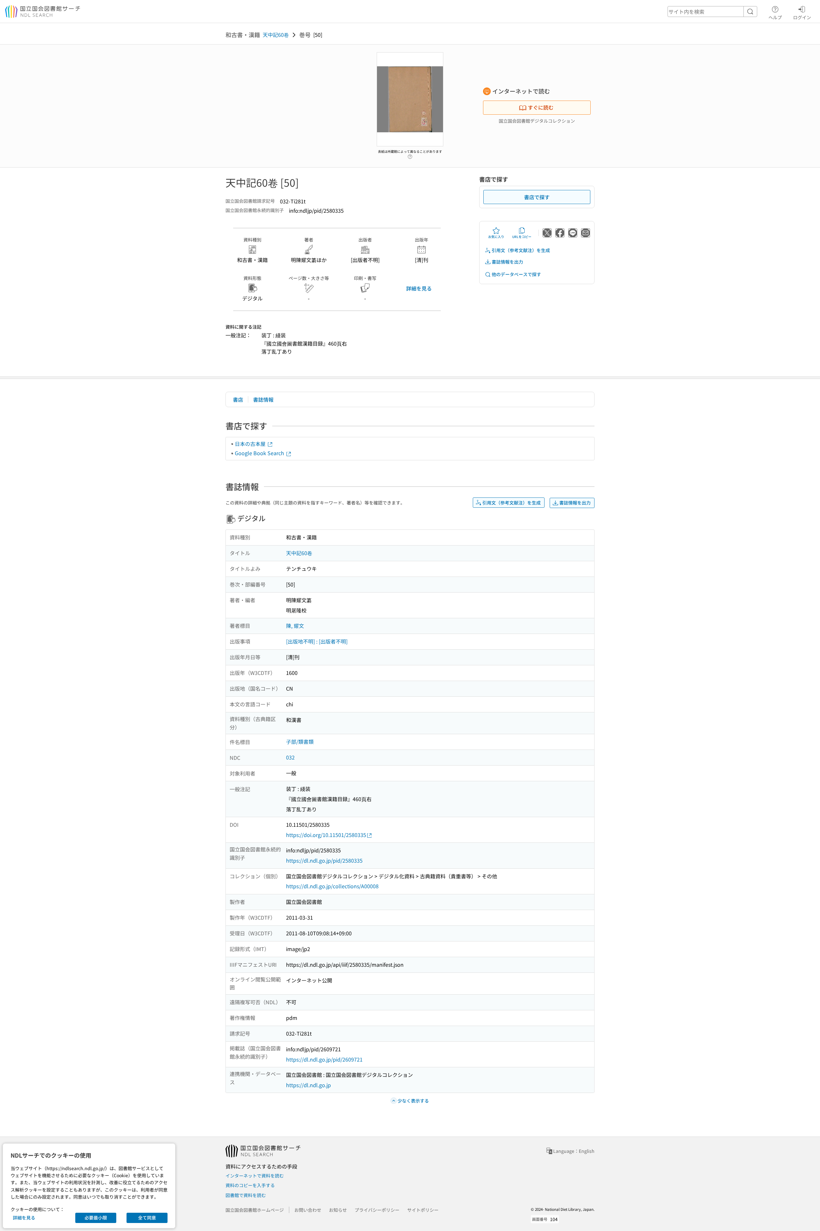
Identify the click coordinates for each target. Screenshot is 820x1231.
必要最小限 (96, 1217)
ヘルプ (775, 17)
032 (290, 757)
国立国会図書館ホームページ (255, 1210)
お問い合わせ (307, 1210)
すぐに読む (541, 107)
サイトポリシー (423, 1210)
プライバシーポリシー (377, 1210)
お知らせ (338, 1210)
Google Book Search (260, 453)
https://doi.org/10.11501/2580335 (326, 835)
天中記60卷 (276, 34)
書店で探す (537, 197)
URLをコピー (521, 236)
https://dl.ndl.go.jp (308, 1085)
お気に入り (496, 236)
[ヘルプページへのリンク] (410, 155)
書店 (238, 399)
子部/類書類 (300, 741)
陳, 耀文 (295, 625)
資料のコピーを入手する (250, 1185)
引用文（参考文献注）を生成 (521, 250)
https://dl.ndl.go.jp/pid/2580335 (324, 860)
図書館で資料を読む (246, 1195)
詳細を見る (419, 288)
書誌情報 (263, 399)
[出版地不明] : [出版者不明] (317, 641)
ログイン (802, 17)
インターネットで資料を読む (255, 1175)
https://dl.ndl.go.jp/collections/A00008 (332, 886)
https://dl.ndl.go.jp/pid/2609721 (324, 1059)
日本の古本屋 (251, 443)
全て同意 (147, 1217)
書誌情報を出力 (507, 262)
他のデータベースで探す (516, 274)
